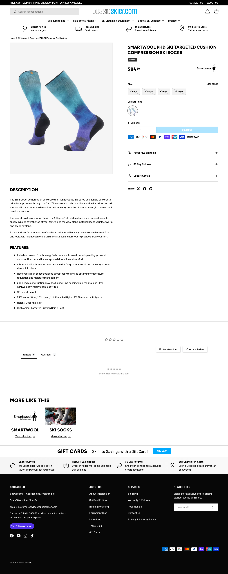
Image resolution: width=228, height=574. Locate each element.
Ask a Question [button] (170, 349)
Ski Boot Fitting (98, 499)
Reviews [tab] (26, 354)
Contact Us (134, 512)
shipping (81, 469)
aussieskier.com (24, 562)
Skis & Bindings (56, 20)
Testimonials (135, 506)
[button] (216, 11)
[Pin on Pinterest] (151, 189)
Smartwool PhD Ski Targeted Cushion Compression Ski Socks (49, 38)
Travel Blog (95, 525)
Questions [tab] (46, 354)
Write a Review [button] (196, 349)
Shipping (133, 493)
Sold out (187, 130)
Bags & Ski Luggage (149, 20)
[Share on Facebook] (144, 189)
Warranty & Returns (139, 499)
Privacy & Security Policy (142, 519)
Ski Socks (22, 38)
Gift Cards (94, 532)
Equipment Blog (98, 512)
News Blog (95, 519)
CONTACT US (196, 2)
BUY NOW (162, 451)
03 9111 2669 (28, 513)
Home (12, 38)
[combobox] (44, 11)
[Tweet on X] (138, 189)
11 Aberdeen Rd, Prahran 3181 (40, 493)
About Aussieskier (99, 493)
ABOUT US (212, 2)
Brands (172, 20)
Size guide (212, 83)
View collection (25, 436)
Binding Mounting (99, 506)
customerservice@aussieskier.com (37, 506)
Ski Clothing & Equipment (116, 20)
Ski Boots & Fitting (83, 20)
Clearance (131, 469)
